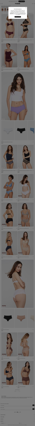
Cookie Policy (11, 13)
